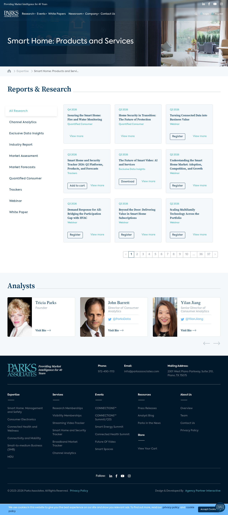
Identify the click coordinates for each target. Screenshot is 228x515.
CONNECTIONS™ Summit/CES (105, 417)
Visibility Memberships (67, 415)
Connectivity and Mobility (24, 438)
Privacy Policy (189, 430)
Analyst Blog (146, 415)
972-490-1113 (106, 371)
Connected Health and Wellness (22, 429)
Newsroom (75, 14)
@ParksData (121, 319)
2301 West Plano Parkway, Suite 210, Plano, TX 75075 (190, 373)
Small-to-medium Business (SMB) (24, 447)
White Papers (57, 14)
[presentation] (206, 344)
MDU (10, 457)
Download (127, 181)
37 (208, 254)
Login (206, 13)
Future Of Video (105, 442)
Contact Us (108, 14)
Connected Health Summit (112, 434)
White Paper (18, 212)
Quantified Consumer (25, 178)
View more (76, 136)
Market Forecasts (22, 167)
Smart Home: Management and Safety (25, 410)
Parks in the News (149, 423)
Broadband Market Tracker (65, 444)
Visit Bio (40, 330)
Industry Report (21, 144)
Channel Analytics (23, 122)
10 (186, 254)
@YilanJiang (193, 319)
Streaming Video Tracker (69, 423)
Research (28, 14)
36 (201, 254)
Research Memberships (68, 408)
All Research (18, 111)
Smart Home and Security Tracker (69, 432)
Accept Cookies (209, 509)
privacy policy (171, 507)
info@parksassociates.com (141, 371)
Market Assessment (23, 156)
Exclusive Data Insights (26, 133)
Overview (186, 408)
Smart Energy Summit (109, 427)
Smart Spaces (104, 449)
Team (184, 415)
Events (41, 14)
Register (219, 13)
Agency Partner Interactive (203, 491)
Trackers (15, 189)
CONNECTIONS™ (105, 408)
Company (91, 14)
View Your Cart (147, 448)
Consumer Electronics (21, 419)
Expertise (23, 71)
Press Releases (147, 408)
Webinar (15, 201)
